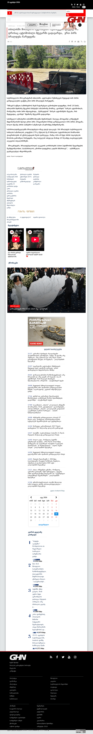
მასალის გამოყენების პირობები (20, 665)
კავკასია (53, 681)
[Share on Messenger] (72, 42)
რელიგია (53, 693)
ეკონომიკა (13, 681)
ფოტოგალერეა (15, 715)
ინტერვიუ (13, 687)
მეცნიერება (40, 706)
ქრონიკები (13, 263)
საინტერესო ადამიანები (17, 718)
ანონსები (13, 706)
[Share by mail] (78, 42)
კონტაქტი (13, 671)
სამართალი (14, 699)
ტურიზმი (39, 715)
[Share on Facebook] (69, 42)
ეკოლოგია (54, 690)
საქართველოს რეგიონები (59, 684)
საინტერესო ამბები (16, 720)
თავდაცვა (53, 687)
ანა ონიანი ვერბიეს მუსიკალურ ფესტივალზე (14, 254)
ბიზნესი (12, 696)
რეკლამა (13, 668)
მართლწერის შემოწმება (45, 723)
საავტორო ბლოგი (16, 709)
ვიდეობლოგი (14, 712)
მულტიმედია (13, 225)
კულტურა (13, 690)
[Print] (84, 42)
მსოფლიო (54, 678)
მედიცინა (53, 696)
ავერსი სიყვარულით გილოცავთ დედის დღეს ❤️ (34, 254)
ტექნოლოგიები (42, 709)
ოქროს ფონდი (15, 726)
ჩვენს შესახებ (14, 662)
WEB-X (42, 730)
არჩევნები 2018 (42, 726)
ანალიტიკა (13, 684)
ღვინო (39, 718)
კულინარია (40, 720)
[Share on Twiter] (75, 42)
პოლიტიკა (13, 678)
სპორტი (53, 699)
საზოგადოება (14, 693)
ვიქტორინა (40, 712)
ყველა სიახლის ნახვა (57, 491)
